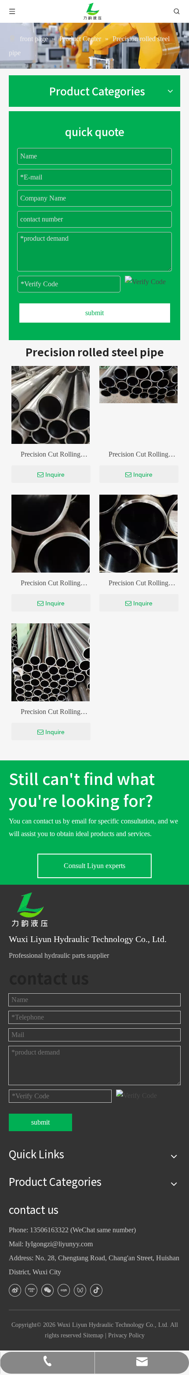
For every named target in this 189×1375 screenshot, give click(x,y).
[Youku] (31, 1290)
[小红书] (64, 1290)
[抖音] (96, 1290)
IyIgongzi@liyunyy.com (59, 1244)
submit (94, 312)
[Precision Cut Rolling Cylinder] (138, 383)
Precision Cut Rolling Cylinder (50, 455)
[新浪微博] (15, 1290)
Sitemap (93, 1335)
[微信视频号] (80, 1290)
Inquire (55, 474)
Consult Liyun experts (94, 865)
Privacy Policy (126, 1335)
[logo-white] (33, 909)
